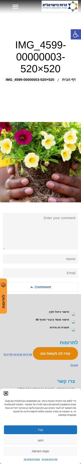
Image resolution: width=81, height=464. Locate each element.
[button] (6, 393)
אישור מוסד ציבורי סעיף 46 (53, 319)
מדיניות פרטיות (22, 354)
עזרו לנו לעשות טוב (55, 354)
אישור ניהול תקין (59, 311)
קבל (40, 429)
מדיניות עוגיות (49, 459)
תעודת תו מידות (60, 327)
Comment (42, 287)
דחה (40, 440)
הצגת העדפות (40, 451)
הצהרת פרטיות (32, 459)
